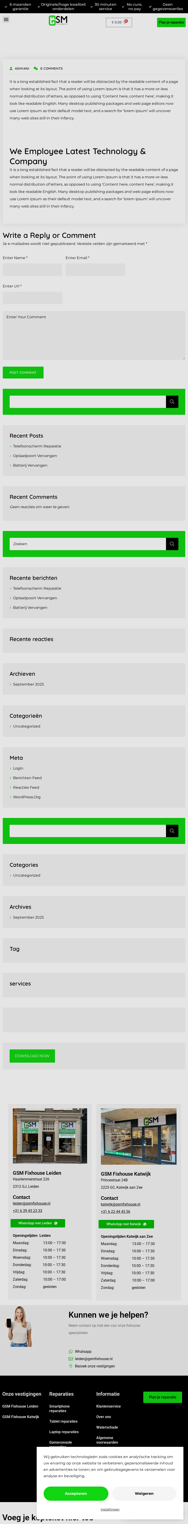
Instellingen (110, 1509)
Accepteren (76, 1493)
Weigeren (144, 1493)
